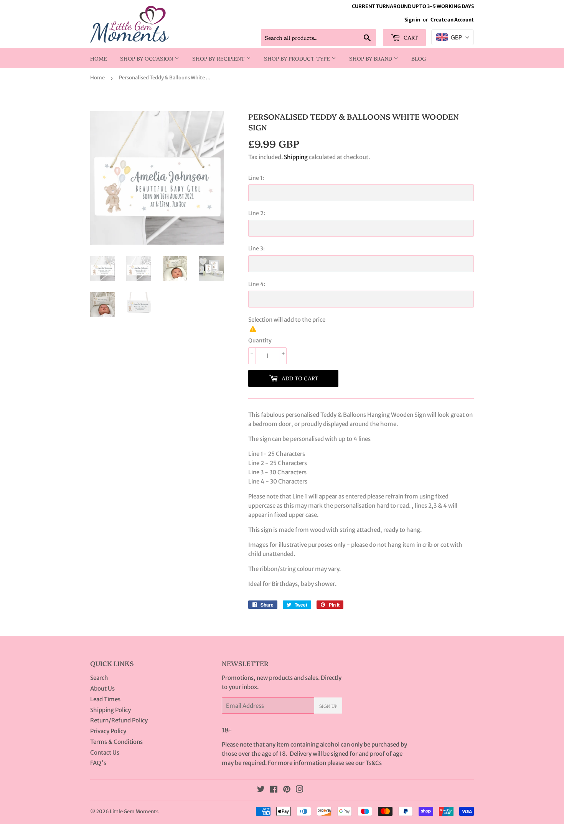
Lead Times (105, 699)
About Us (102, 688)
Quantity (260, 340)
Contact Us (104, 752)
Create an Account (452, 19)
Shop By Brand (371, 58)
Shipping (296, 157)
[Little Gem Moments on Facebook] (274, 790)
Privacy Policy (108, 731)
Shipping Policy (110, 710)
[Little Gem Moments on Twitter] (261, 790)
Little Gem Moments (134, 811)
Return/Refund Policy (119, 720)
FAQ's (98, 762)
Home (98, 58)
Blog (418, 58)
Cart (410, 37)
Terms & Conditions (116, 741)
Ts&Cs (374, 762)
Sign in (412, 19)
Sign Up (328, 705)
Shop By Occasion (147, 58)
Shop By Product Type (297, 58)
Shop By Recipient (219, 58)
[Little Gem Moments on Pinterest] (287, 790)
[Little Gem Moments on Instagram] (299, 790)
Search (99, 677)
